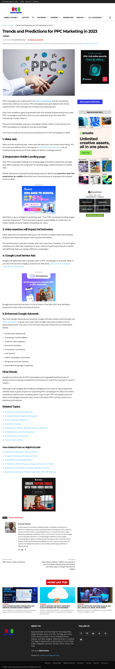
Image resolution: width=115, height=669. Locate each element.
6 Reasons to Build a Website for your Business (26, 428)
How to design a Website (16, 420)
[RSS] (99, 633)
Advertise (48, 663)
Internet (11, 25)
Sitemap (88, 663)
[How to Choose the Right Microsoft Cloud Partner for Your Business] (57, 595)
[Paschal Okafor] (10, 536)
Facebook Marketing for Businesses (21, 416)
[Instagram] (87, 633)
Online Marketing (16, 517)
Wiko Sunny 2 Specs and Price (13, 562)
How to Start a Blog (14, 440)
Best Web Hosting (13, 424)
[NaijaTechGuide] (15, 10)
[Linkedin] (105, 40)
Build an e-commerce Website (19, 412)
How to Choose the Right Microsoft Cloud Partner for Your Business (55, 607)
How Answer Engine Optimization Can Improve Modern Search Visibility (18, 607)
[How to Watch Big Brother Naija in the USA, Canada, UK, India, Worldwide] (95, 595)
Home (4, 25)
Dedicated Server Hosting (16, 436)
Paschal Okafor (36, 40)
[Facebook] (84, 40)
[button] (110, 17)
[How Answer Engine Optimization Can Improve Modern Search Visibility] (20, 595)
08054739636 (44, 651)
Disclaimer (80, 663)
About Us (96, 663)
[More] (110, 40)
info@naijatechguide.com (49, 655)
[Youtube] (81, 639)
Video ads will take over (49, 147)
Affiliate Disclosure (69, 663)
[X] (89, 40)
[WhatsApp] (99, 40)
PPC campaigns (9, 322)
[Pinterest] (94, 40)
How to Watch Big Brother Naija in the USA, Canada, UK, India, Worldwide (94, 607)
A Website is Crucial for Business (19, 432)
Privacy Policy (57, 663)
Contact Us (104, 663)
